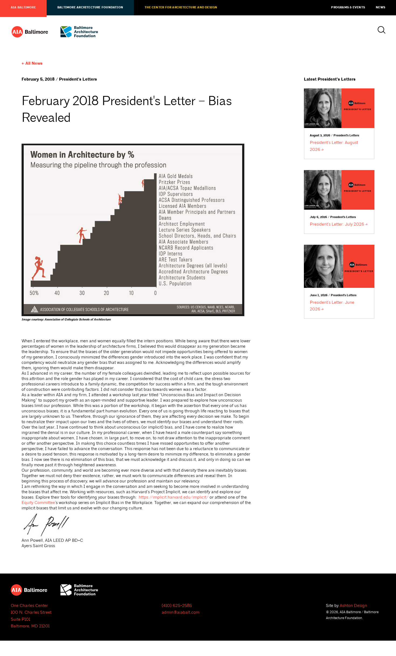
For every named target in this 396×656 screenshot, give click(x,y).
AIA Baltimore (23, 7)
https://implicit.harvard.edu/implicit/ (174, 497)
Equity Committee (38, 502)
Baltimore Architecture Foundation (90, 7)
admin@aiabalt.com (180, 612)
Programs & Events (348, 7)
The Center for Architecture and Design (181, 7)
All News (34, 63)
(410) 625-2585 (177, 605)
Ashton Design (353, 605)
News (380, 7)
